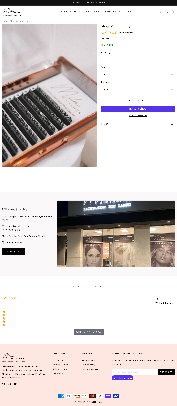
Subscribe (166, 372)
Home (5, 21)
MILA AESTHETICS (92, 402)
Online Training (60, 369)
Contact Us (58, 360)
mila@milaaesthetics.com (18, 226)
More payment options (138, 115)
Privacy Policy (88, 360)
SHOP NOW (13, 251)
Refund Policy (88, 364)
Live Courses (59, 373)
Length (105, 82)
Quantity (105, 52)
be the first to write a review (88, 332)
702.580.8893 (13, 230)
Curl (103, 67)
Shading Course (60, 364)
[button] (92, 12)
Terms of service (90, 369)
